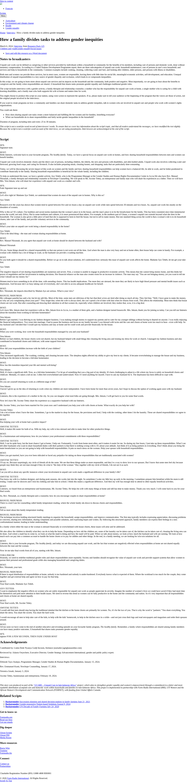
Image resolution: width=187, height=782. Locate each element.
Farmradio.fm (6, 753)
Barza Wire (5, 748)
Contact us (4, 764)
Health (8, 25)
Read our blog (6, 720)
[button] (6, 781)
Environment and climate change (19, 23)
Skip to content (6, 1)
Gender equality (12, 28)
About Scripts (6, 733)
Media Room (5, 737)
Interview (11, 33)
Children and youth (8, 48)
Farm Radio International (18, 778)
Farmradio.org (6, 717)
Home (2, 33)
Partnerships (5, 766)
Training (3, 750)
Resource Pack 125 (36, 46)
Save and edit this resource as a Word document (26, 53)
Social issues (36, 48)
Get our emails (6, 722)
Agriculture (10, 21)
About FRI (4, 735)
